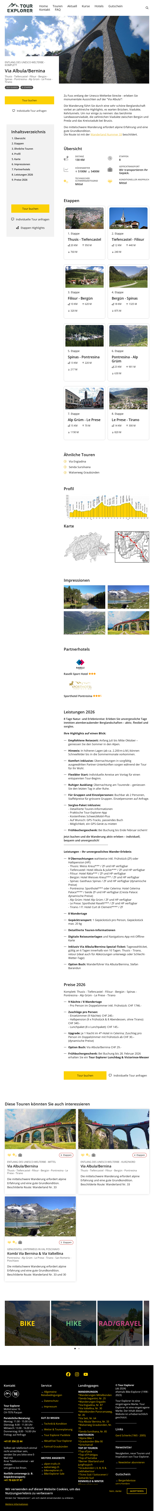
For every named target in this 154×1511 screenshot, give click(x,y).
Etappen (19, 143)
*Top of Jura (85, 1451)
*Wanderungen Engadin (92, 1401)
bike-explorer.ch (53, 1470)
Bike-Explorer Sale (54, 1473)
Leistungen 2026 (23, 174)
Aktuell (72, 6)
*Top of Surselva (87, 1458)
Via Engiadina (77, 461)
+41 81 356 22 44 (13, 1441)
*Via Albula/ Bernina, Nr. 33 (93, 1421)
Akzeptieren (137, 1491)
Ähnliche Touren (23, 148)
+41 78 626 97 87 (13, 1480)
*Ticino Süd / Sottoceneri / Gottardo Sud (93, 1476)
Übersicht (19, 138)
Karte (17, 159)
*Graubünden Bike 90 (90, 1441)
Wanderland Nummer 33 (106, 134)
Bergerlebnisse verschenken (126, 1482)
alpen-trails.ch (52, 1463)
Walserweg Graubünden (84, 472)
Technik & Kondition (55, 1423)
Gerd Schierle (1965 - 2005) (131, 1435)
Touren (58, 6)
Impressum (50, 1406)
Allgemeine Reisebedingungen (51, 1393)
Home (43, 6)
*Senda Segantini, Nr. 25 (92, 1398)
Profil (17, 154)
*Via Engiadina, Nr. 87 (90, 1405)
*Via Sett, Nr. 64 (87, 1418)
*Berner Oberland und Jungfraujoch (91, 1463)
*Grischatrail (85, 1444)
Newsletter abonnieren (132, 1462)
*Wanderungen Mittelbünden (95, 1395)
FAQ (58, 10)
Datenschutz (51, 1400)
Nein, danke (115, 1491)
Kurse (86, 6)
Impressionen (22, 164)
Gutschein (115, 6)
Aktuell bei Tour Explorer (58, 1441)
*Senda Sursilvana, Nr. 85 (92, 1431)
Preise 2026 (20, 179)
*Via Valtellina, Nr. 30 (90, 1408)
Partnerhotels (22, 169)
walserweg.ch (51, 1467)
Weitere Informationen (16, 1504)
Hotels (99, 6)
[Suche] (147, 8)
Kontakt (44, 10)
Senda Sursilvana (80, 467)
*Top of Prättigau (88, 1454)
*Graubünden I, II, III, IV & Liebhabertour (92, 1469)
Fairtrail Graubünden (56, 1446)
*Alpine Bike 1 (86, 1438)
